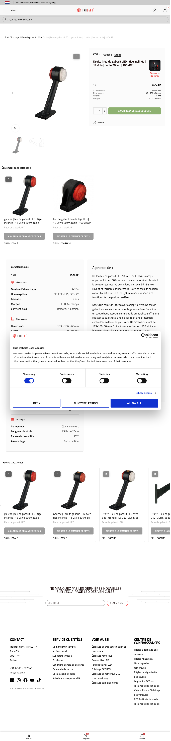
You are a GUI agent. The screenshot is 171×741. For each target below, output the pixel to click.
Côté (96, 54)
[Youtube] (32, 680)
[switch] (66, 380)
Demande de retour (62, 669)
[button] (12, 93)
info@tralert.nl (17, 672)
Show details (144, 393)
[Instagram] (19, 680)
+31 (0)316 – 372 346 (21, 668)
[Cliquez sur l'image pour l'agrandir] (15, 128)
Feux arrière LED (100, 660)
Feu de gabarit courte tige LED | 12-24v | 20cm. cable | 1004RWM (72, 221)
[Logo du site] (85, 10)
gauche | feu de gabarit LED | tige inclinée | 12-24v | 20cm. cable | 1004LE (23, 223)
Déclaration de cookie (63, 674)
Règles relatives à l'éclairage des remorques (143, 663)
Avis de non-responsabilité (66, 678)
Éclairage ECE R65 (101, 669)
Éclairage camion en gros (105, 683)
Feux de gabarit (28, 37)
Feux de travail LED (102, 665)
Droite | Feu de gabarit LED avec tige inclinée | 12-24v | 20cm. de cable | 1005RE (120, 517)
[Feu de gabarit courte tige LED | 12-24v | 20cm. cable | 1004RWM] (73, 195)
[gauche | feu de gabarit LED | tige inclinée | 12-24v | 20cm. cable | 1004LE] (24, 195)
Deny (36, 403)
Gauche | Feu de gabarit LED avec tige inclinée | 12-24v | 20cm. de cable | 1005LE (72, 517)
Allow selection (85, 403)
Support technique (62, 656)
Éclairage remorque (102, 656)
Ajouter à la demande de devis (134, 110)
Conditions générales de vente (68, 665)
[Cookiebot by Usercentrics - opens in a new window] (143, 335)
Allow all (134, 403)
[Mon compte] (154, 10)
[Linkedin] (12, 680)
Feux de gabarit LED (14, 227)
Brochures (57, 660)
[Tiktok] (39, 680)
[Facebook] (25, 680)
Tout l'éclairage (12, 37)
